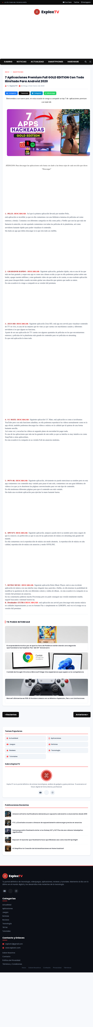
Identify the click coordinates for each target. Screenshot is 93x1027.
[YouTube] (40, 792)
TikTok (5, 927)
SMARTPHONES (55, 61)
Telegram (37, 93)
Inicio (7, 72)
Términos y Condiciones (12, 964)
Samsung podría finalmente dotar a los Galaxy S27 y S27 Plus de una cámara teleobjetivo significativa (47, 831)
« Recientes (10, 714)
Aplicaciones (56, 738)
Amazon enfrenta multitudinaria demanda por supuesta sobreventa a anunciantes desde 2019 (49, 814)
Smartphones (18, 72)
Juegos (12, 744)
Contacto (6, 956)
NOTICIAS (21, 61)
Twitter (76, 2)
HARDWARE (73, 61)
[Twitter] (46, 792)
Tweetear (24, 93)
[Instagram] (52, 792)
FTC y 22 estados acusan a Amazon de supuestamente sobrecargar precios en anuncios (47, 823)
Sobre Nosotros (8, 953)
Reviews (12, 750)
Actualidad (13, 738)
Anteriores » (82, 714)
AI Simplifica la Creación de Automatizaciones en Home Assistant (38, 848)
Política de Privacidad (11, 960)
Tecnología (55, 750)
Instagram (86, 2)
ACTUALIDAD (37, 61)
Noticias (54, 744)
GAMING (8, 61)
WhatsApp (51, 93)
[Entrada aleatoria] (90, 62)
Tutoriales (13, 756)
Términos (67, 968)
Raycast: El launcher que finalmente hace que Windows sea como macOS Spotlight (45, 840)
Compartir (12, 93)
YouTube (68, 2)
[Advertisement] (46, 40)
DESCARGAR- (34, 271)
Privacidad (57, 968)
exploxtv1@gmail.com (14, 944)
